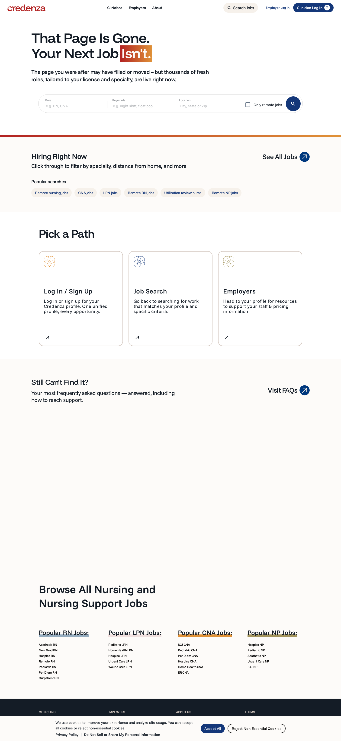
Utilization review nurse (182, 192)
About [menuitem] (157, 7)
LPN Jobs (146, 632)
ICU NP (252, 666)
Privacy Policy (66, 734)
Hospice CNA (187, 661)
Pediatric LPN (117, 644)
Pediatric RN (47, 666)
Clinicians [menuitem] (114, 7)
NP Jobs (283, 632)
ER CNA (183, 672)
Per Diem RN (48, 672)
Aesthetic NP (257, 655)
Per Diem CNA (188, 655)
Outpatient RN (48, 678)
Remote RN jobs (141, 192)
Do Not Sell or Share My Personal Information (122, 734)
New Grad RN (48, 650)
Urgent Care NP (258, 661)
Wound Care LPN (120, 666)
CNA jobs (85, 192)
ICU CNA (184, 644)
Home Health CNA (190, 666)
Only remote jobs (268, 104)
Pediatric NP (256, 650)
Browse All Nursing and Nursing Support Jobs (97, 596)
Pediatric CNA (187, 650)
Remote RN (47, 661)
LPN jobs (110, 192)
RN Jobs (75, 632)
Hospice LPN (117, 655)
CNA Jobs (216, 632)
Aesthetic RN (48, 644)
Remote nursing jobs (51, 192)
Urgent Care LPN (120, 661)
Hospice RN (47, 655)
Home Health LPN (120, 650)
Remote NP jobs (225, 192)
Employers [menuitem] (137, 7)
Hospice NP (256, 644)
